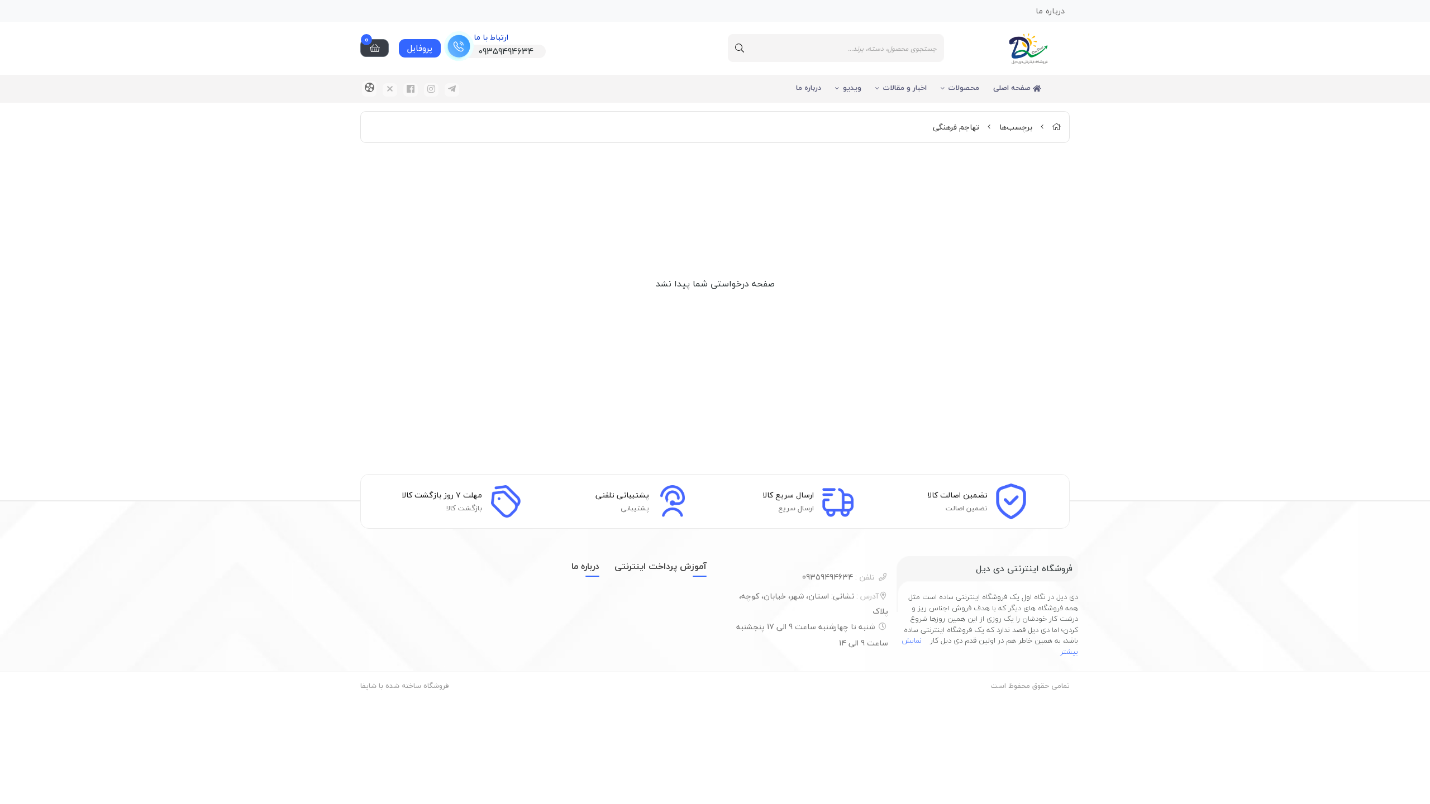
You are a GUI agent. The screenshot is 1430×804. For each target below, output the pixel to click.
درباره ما (808, 88)
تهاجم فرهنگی (956, 127)
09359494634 (838, 577)
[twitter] (389, 90)
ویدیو (852, 88)
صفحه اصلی (1013, 88)
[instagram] (431, 90)
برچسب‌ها (1015, 127)
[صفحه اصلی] (1056, 127)
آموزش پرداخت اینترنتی (660, 566)
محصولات (963, 88)
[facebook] (410, 90)
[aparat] (369, 89)
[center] (739, 48)
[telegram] (451, 90)
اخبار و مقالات (905, 88)
